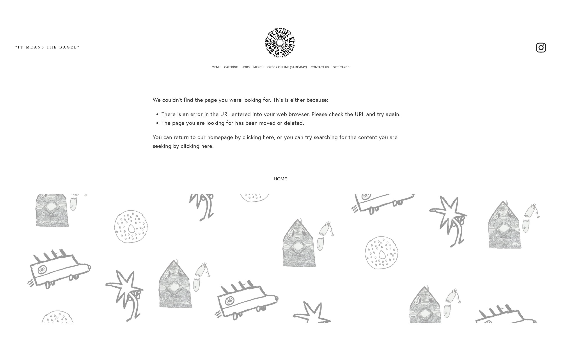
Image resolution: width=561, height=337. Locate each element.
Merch (258, 67)
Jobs (246, 67)
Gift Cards (341, 67)
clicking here (258, 137)
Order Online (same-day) (287, 67)
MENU (216, 67)
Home (281, 178)
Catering (231, 67)
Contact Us (320, 67)
